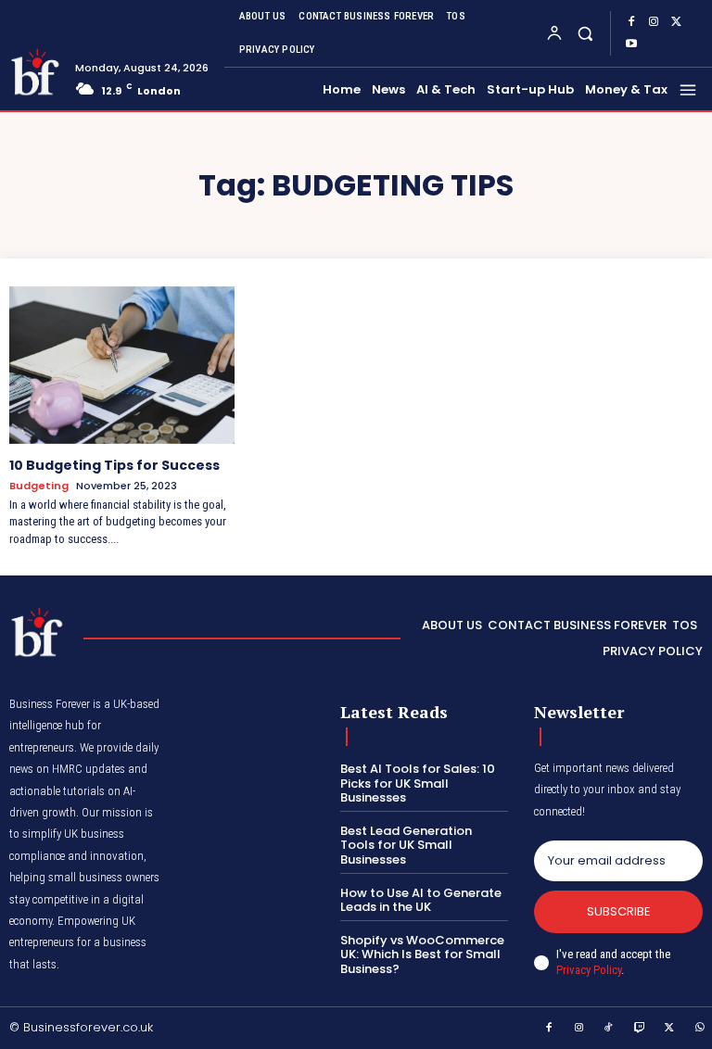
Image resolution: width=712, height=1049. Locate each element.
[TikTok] (609, 1029)
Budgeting (39, 486)
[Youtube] (631, 44)
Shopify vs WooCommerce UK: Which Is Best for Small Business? (422, 954)
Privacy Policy (588, 970)
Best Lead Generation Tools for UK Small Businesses (406, 845)
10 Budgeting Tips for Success (114, 465)
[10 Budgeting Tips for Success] (122, 365)
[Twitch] (640, 1029)
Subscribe (619, 911)
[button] (584, 33)
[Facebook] (631, 22)
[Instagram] (653, 22)
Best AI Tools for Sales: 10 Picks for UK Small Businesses (417, 783)
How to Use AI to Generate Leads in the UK (421, 900)
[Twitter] (676, 22)
